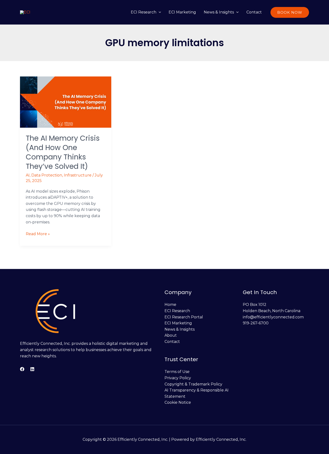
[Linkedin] (32, 369)
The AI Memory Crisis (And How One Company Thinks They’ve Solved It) (63, 152)
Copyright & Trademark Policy (193, 384)
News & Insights (219, 12)
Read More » (38, 233)
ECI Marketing (182, 12)
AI (28, 175)
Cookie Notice (177, 402)
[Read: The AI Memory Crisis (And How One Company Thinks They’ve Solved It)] (65, 102)
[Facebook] (22, 369)
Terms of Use (177, 371)
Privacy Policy (177, 378)
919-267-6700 (256, 323)
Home (170, 304)
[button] (158, 12)
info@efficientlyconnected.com (273, 317)
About (170, 335)
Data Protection (46, 175)
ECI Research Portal (183, 317)
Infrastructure (78, 175)
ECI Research (143, 12)
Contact (254, 12)
